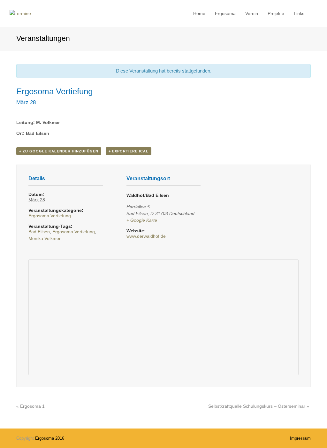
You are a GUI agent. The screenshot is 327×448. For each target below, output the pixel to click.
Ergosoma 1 (30, 406)
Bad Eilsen (39, 231)
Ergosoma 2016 (49, 438)
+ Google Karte (141, 220)
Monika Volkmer (44, 238)
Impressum (300, 438)
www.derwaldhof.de (146, 236)
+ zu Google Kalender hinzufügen (58, 151)
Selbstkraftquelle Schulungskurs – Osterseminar (258, 406)
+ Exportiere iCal (128, 151)
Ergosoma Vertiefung (49, 215)
